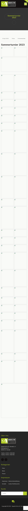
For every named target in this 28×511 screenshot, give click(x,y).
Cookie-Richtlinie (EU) (14, 484)
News (3, 471)
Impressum (4, 481)
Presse (3, 473)
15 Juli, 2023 (5, 38)
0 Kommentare (21, 38)
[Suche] (25, 493)
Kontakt (4, 484)
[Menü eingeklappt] (25, 4)
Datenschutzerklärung (13, 481)
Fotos (13, 38)
